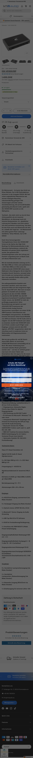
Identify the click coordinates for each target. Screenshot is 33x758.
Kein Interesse (16, 388)
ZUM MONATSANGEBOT (16, 397)
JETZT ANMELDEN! (16, 385)
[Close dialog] (31, 358)
